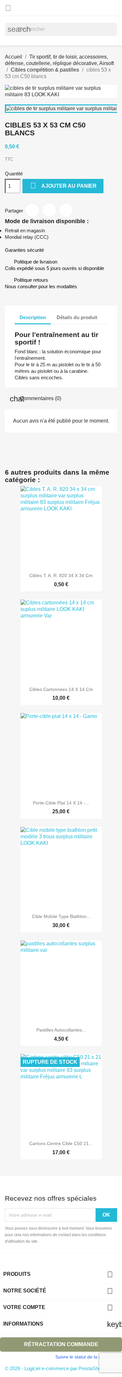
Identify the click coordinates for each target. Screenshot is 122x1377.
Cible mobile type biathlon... (61, 916)
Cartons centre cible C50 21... (61, 1143)
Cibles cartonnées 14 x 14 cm (61, 689)
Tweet (49, 210)
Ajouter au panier (63, 185)
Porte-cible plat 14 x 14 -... (61, 802)
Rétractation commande (61, 1344)
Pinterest (66, 210)
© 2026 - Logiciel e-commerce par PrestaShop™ (56, 1368)
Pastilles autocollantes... (61, 1030)
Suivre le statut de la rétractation (88, 1356)
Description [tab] (33, 317)
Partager (32, 210)
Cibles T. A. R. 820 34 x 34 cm (61, 575)
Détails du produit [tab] (77, 317)
